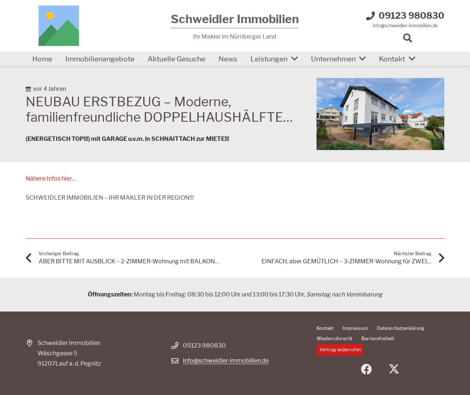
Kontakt (325, 328)
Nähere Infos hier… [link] (51, 178)
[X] (394, 369)
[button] (407, 37)
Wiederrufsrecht (334, 338)
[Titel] (59, 26)
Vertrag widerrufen (340, 349)
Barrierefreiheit (377, 338)
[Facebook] (366, 369)
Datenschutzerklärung (400, 328)
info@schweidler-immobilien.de (226, 360)
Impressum (355, 328)
